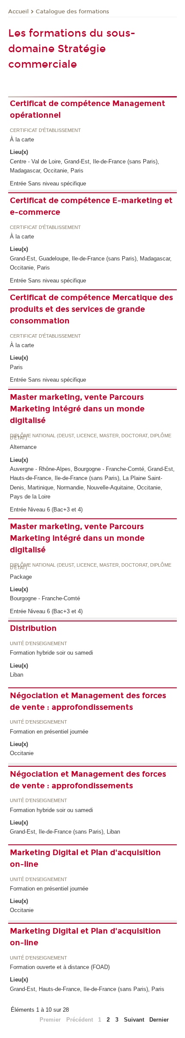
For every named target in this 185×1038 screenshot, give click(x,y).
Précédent (79, 1019)
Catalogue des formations (72, 11)
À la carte (22, 139)
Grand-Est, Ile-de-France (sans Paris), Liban (65, 831)
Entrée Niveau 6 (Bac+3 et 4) (46, 509)
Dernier (159, 1019)
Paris (16, 367)
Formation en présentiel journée (49, 731)
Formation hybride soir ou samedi (51, 652)
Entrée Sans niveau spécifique (48, 183)
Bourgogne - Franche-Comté (45, 598)
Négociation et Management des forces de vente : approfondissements (88, 701)
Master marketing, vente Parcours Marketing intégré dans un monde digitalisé (77, 408)
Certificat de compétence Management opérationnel (87, 109)
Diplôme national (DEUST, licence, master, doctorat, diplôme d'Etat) (90, 437)
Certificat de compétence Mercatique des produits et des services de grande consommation (91, 309)
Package (21, 577)
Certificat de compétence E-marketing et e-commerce (91, 206)
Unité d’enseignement (38, 644)
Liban (16, 674)
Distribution (33, 628)
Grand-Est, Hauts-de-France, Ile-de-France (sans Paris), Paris (87, 989)
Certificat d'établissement (45, 130)
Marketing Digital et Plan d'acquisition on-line (85, 858)
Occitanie (22, 753)
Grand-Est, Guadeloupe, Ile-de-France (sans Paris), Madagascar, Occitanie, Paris (91, 263)
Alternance (23, 447)
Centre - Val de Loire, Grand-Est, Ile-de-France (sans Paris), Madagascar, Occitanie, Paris (84, 166)
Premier (50, 1019)
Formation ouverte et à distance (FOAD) (60, 967)
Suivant (134, 1019)
